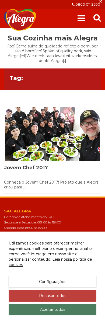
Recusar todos (52, 295)
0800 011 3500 (87, 4)
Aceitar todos (52, 309)
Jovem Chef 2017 (26, 168)
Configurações (52, 281)
